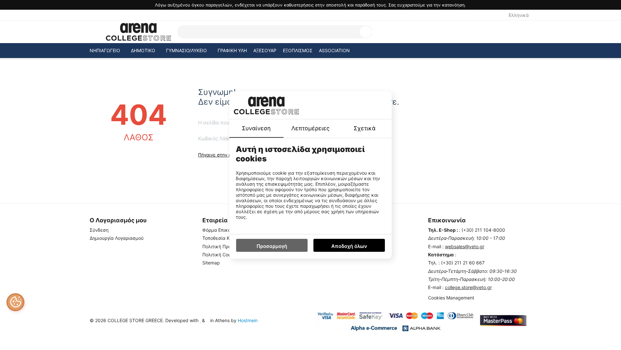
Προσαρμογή (272, 246)
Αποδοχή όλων (349, 246)
